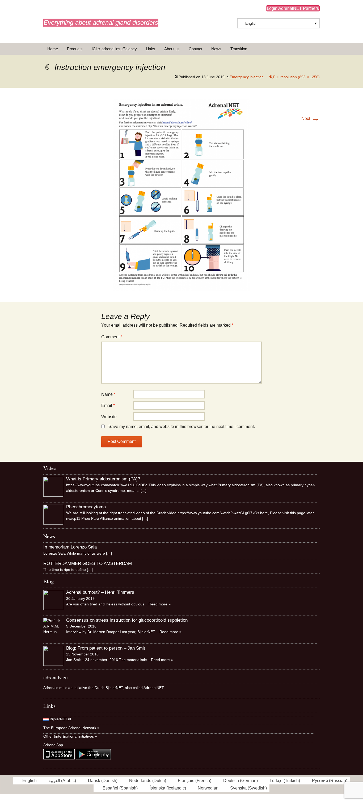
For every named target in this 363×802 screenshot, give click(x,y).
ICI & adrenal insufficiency (114, 49)
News (216, 49)
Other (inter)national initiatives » (70, 736)
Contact (195, 49)
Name (108, 394)
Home (52, 49)
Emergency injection (247, 77)
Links (150, 49)
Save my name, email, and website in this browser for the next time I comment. (181, 426)
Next (310, 118)
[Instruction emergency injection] (181, 194)
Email (108, 405)
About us (172, 49)
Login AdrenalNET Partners (293, 8)
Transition (238, 49)
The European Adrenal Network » (71, 728)
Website (109, 416)
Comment (111, 337)
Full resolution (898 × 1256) (296, 77)
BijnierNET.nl (60, 719)
